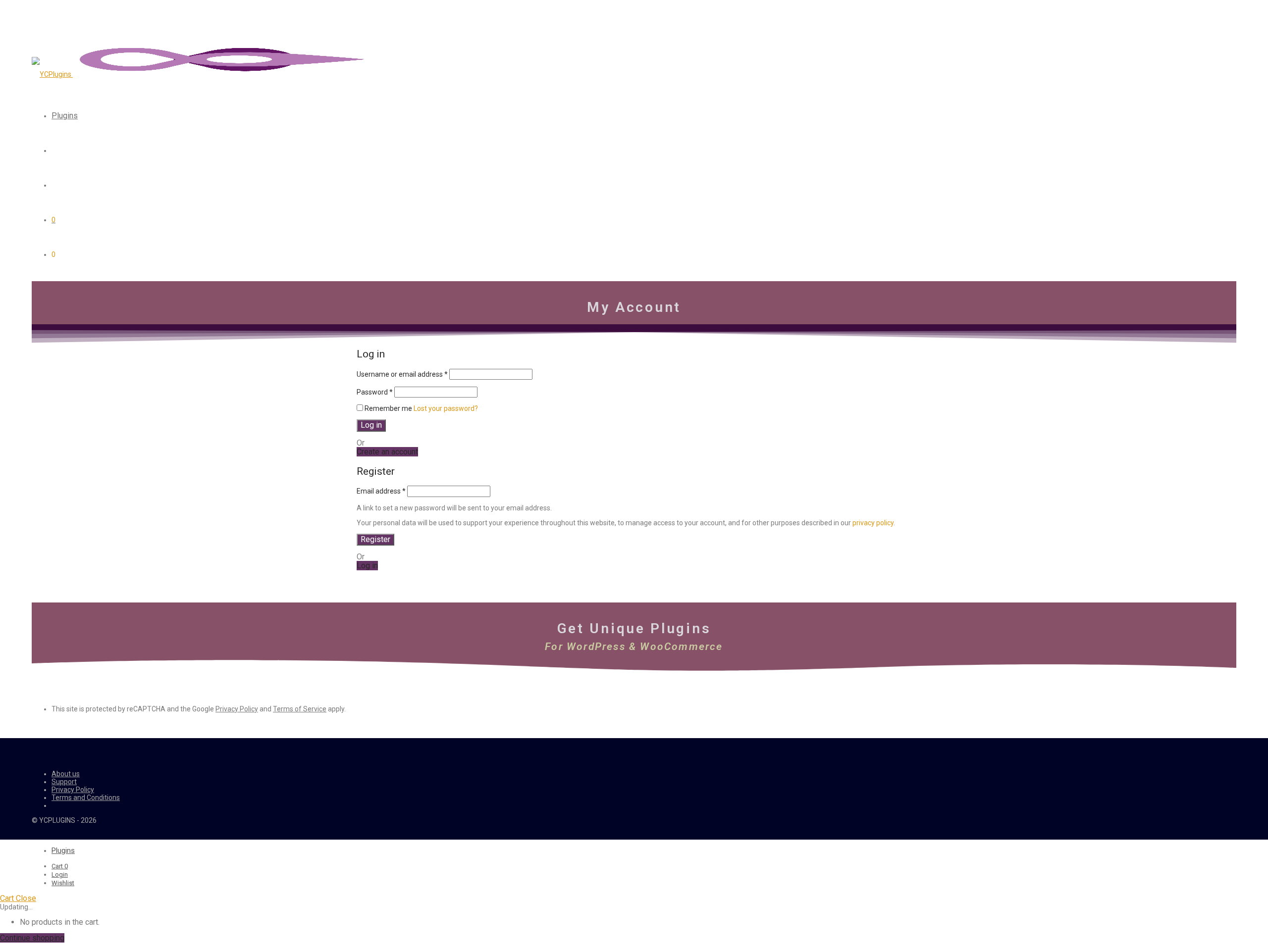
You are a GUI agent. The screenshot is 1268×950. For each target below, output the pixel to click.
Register (375, 539)
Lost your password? (446, 408)
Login (60, 874)
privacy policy (873, 523)
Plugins (65, 115)
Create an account (387, 451)
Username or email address (402, 374)
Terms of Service (299, 709)
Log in (371, 425)
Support (64, 782)
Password (375, 392)
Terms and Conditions (86, 797)
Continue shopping (32, 938)
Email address (381, 491)
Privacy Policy (236, 709)
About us (66, 774)
